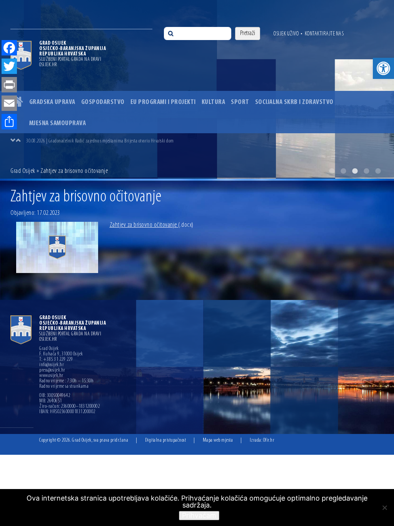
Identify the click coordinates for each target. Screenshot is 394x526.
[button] (383, 68)
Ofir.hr (269, 440)
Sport (240, 102)
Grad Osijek (23, 171)
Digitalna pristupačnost (165, 440)
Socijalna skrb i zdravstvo (294, 102)
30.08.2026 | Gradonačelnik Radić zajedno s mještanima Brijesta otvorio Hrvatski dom (100, 141)
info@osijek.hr (51, 365)
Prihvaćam (199, 515)
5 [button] (378, 171)
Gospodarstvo (103, 102)
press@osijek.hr (52, 370)
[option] (205, 141)
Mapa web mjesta (218, 440)
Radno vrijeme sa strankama (63, 386)
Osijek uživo (286, 34)
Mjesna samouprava (57, 123)
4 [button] (366, 171)
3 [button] (355, 171)
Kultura (213, 102)
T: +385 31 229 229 (56, 359)
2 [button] (343, 171)
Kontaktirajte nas (324, 34)
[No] (384, 507)
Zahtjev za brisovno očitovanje (152, 225)
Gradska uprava (52, 102)
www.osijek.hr (51, 376)
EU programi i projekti (163, 102)
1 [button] (332, 171)
